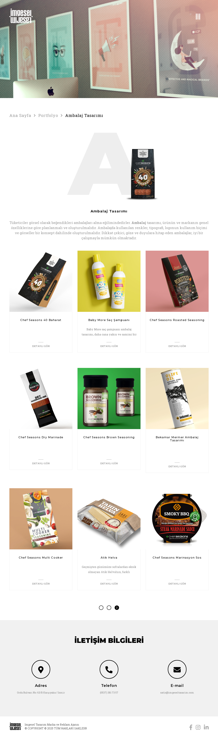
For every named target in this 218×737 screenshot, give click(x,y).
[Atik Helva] (109, 518)
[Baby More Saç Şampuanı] (109, 281)
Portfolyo (48, 115)
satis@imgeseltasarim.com (177, 692)
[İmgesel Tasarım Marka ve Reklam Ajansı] (32, 15)
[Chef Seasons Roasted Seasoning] (177, 281)
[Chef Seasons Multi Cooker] (40, 518)
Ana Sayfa (20, 115)
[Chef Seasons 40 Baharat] (40, 281)
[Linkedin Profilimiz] (206, 727)
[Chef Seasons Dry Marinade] (40, 398)
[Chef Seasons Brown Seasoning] (109, 398)
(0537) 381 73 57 (109, 692)
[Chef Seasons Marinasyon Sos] (177, 518)
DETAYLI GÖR (41, 346)
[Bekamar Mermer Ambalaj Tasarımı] (177, 398)
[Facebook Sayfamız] (190, 727)
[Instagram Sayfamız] (198, 727)
